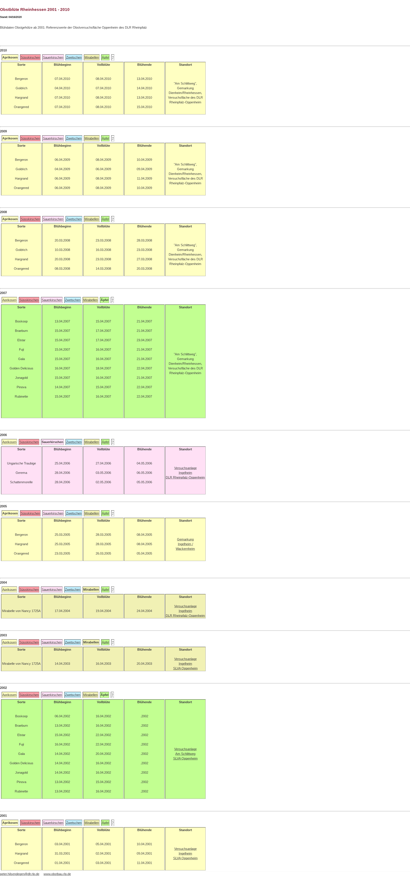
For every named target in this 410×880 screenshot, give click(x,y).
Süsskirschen (30, 57)
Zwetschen (74, 57)
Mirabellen (92, 57)
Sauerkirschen (53, 57)
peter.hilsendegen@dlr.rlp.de (19, 874)
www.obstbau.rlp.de (57, 874)
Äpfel (105, 57)
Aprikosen (9, 300)
